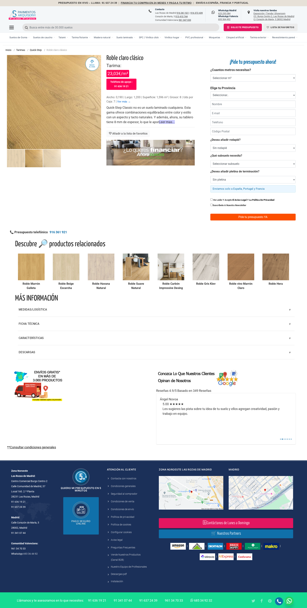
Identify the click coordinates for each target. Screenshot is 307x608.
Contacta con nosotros (123, 478)
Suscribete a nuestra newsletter (229, 205)
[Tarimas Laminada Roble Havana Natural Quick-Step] (101, 267)
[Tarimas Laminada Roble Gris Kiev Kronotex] (206, 267)
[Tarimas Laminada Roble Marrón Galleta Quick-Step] (31, 267)
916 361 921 (183, 13)
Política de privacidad (122, 516)
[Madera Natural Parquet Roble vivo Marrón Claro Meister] (241, 267)
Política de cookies (121, 524)
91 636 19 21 (97, 600)
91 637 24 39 (148, 600)
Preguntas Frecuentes (123, 547)
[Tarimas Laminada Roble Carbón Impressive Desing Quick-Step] (171, 267)
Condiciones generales (123, 486)
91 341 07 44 (123, 600)
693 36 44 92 (30, 553)
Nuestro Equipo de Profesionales (129, 566)
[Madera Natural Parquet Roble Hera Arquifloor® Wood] (275, 267)
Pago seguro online (81, 522)
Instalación (117, 581)
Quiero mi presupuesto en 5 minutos (81, 489)
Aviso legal (117, 539)
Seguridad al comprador (124, 493)
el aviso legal (239, 200)
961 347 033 (185, 20)
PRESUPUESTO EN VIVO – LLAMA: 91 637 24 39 (87, 3)
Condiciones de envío (122, 509)
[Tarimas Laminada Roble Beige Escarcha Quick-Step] (66, 267)
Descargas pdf (119, 574)
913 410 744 (181, 16)
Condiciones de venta (122, 501)
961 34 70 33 (174, 600)
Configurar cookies (121, 532)
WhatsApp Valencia (228, 18)
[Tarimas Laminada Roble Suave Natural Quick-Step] (136, 267)
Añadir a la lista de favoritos (129, 133)
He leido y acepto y (243, 200)
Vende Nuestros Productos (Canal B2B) (126, 557)
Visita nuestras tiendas (274, 14)
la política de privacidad (261, 200)
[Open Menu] (12, 27)
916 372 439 (196, 13)
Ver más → (124, 101)
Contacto (159, 9)
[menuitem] (19, 37)
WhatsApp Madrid (227, 12)
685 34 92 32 (202, 600)
